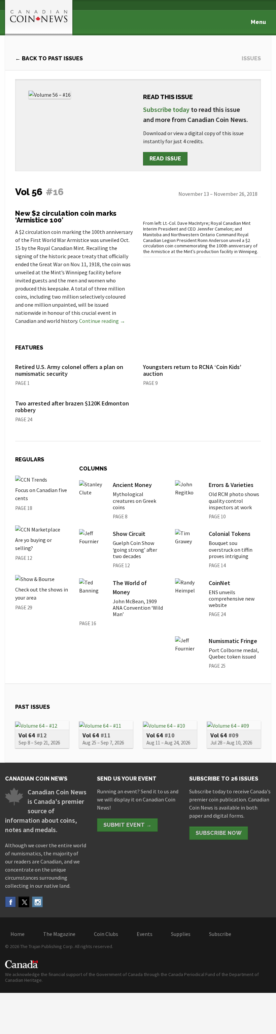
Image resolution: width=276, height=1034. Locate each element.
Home (17, 934)
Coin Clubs (106, 934)
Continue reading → (102, 320)
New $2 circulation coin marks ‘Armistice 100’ (65, 216)
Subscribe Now (219, 833)
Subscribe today (166, 109)
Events (144, 934)
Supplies (181, 934)
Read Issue (165, 158)
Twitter (24, 901)
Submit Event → (127, 825)
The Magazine (59, 934)
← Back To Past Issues (49, 58)
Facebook (10, 901)
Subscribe (220, 934)
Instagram (37, 901)
